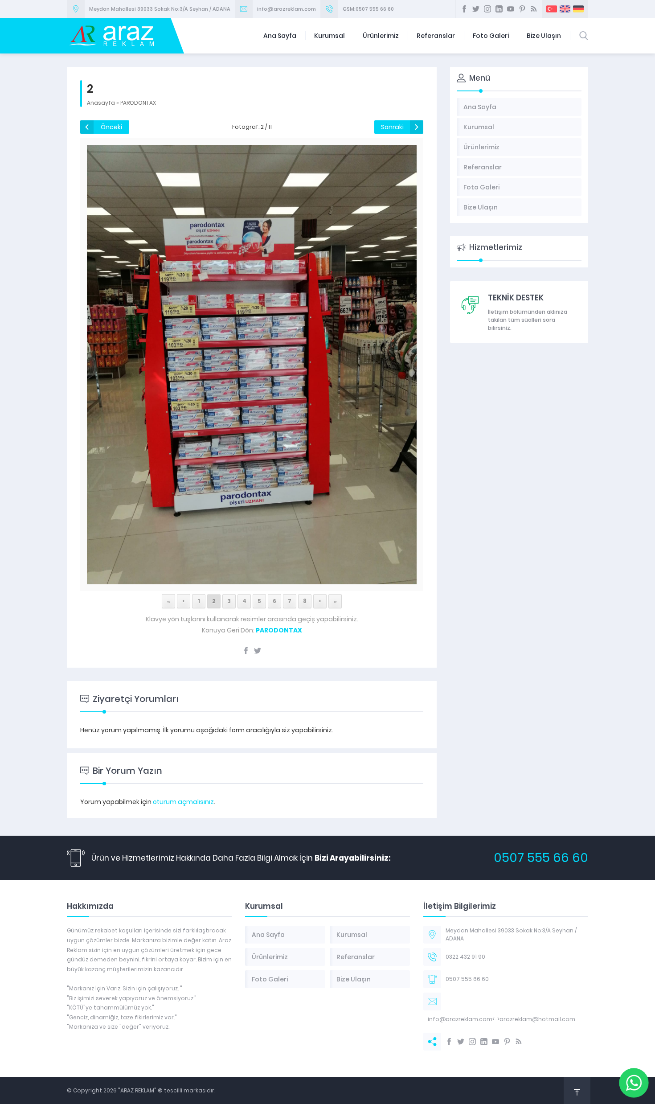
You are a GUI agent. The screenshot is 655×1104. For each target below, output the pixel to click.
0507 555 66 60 (541, 857)
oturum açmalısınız (183, 801)
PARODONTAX (138, 103)
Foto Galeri (491, 35)
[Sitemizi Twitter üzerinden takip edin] (475, 8)
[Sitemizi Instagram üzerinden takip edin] (487, 8)
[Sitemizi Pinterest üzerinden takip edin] (522, 8)
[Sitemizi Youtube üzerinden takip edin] (510, 8)
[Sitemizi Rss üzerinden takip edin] (533, 8)
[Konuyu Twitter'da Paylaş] (257, 650)
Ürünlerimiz (270, 956)
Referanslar (436, 35)
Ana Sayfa (279, 35)
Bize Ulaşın (544, 35)
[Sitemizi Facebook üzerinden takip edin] (464, 8)
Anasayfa (101, 103)
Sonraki (392, 127)
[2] (251, 579)
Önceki (111, 127)
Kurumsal (329, 35)
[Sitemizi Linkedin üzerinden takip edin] (499, 8)
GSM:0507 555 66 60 (368, 8)
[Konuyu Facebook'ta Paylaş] (246, 650)
